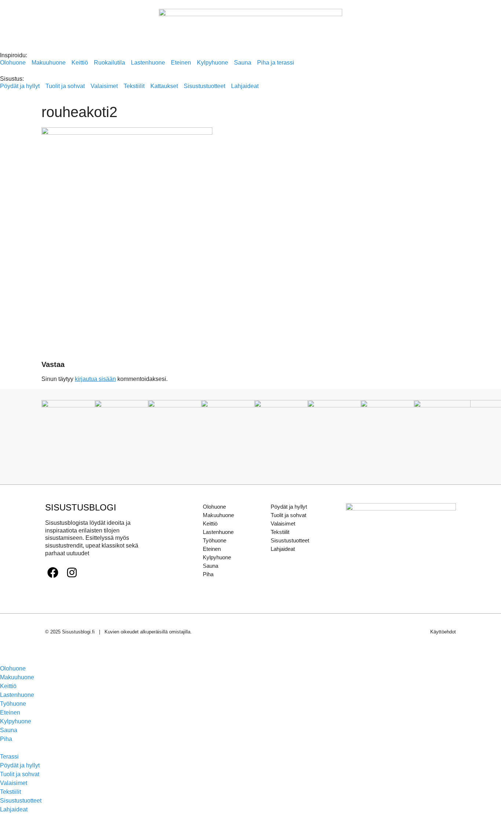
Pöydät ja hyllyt (289, 507)
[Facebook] (53, 572)
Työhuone (214, 540)
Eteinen (212, 549)
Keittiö (210, 523)
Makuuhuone (218, 515)
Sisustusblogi (80, 507)
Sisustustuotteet (290, 540)
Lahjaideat (283, 549)
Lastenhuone (218, 532)
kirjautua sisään (95, 379)
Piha (208, 574)
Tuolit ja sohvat (288, 515)
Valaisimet (283, 523)
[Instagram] (72, 572)
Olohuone (214, 507)
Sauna (210, 566)
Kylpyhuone (217, 557)
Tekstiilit (280, 532)
